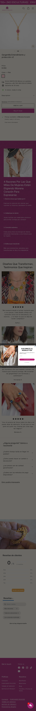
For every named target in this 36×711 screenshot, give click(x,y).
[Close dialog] (35, 346)
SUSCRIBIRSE (27, 359)
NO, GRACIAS (27, 362)
